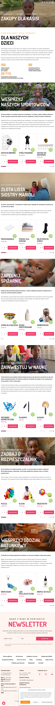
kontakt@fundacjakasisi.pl (26, 680)
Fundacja (39, 659)
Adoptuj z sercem (32, 656)
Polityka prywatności (18, 663)
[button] (3, 166)
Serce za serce (21, 659)
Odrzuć (36, 702)
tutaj (2, 692)
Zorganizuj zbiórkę (7, 659)
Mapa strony (49, 659)
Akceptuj (25, 702)
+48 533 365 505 (23, 674)
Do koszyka (13, 161)
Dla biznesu (19, 656)
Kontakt (40, 663)
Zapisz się (44, 638)
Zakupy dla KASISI (46, 656)
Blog (31, 659)
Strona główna (7, 656)
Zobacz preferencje (47, 702)
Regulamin (31, 663)
